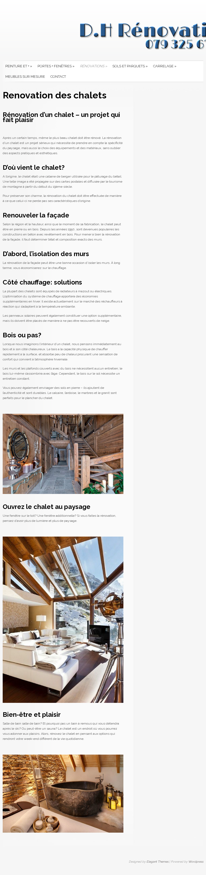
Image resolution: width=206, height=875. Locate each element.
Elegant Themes (157, 861)
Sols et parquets (130, 66)
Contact (58, 77)
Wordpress (195, 861)
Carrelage (164, 66)
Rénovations (93, 66)
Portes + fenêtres (56, 66)
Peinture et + (18, 66)
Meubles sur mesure (25, 77)
